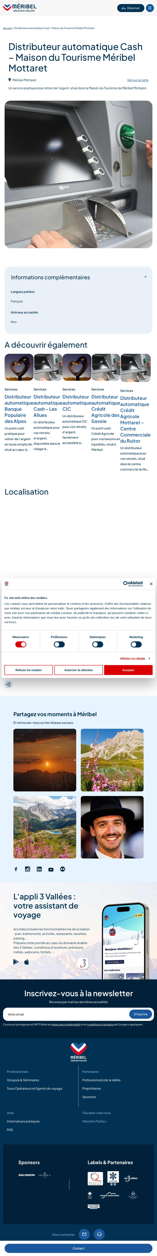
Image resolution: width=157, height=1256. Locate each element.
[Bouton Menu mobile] (150, 8)
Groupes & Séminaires (23, 1080)
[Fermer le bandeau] (151, 583)
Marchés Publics (94, 1121)
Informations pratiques (23, 1121)
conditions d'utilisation (100, 1024)
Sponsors (89, 1097)
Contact (78, 1248)
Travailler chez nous (96, 1113)
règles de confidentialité (66, 1024)
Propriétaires (91, 1088)
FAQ (10, 1130)
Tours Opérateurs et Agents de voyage (34, 1088)
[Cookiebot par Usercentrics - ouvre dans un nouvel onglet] (126, 584)
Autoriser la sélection (78, 670)
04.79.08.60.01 (99, 1234)
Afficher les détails (132, 658)
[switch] (59, 644)
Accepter (128, 670)
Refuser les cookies (29, 670)
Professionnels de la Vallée (101, 1080)
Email (84, 1234)
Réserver (133, 8)
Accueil (7, 28)
